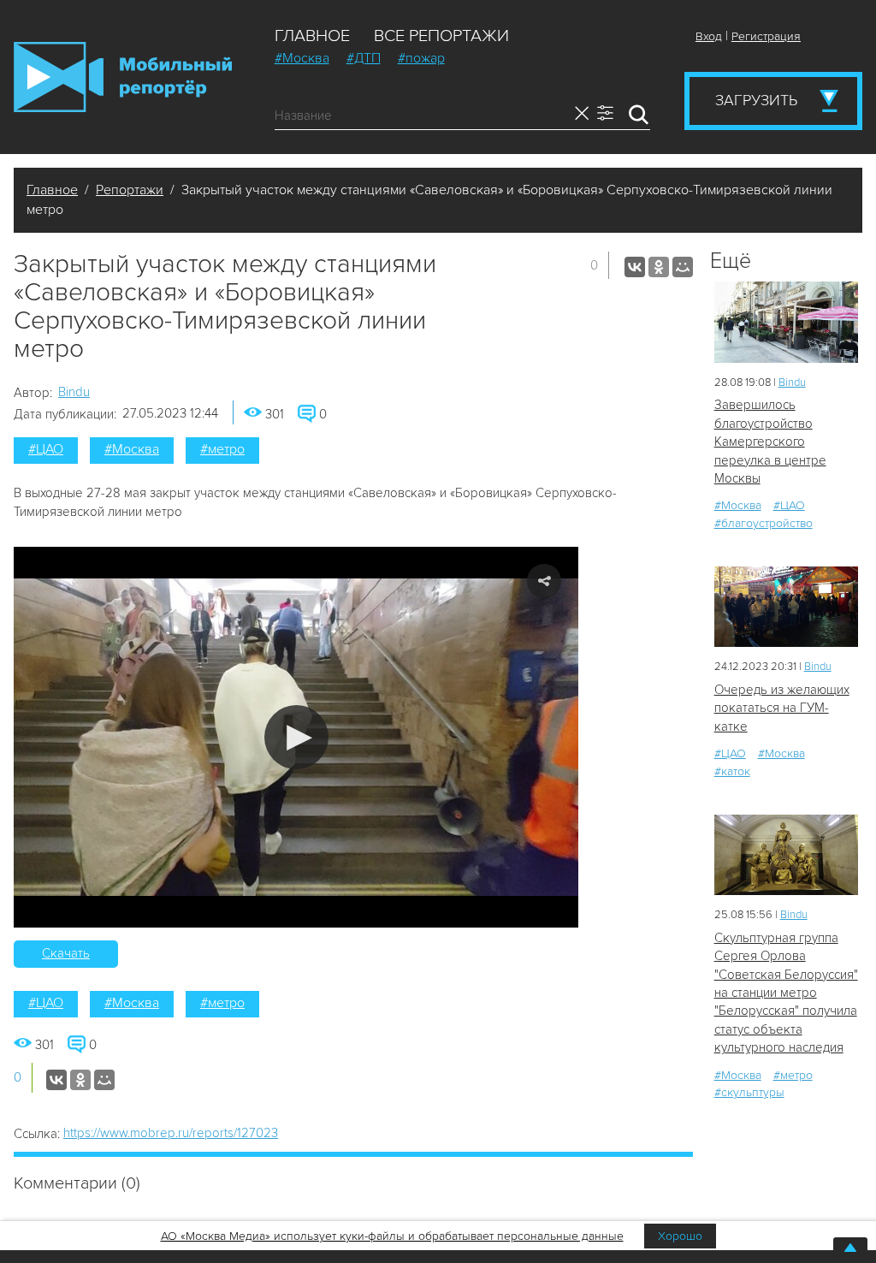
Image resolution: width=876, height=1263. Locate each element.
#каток (732, 771)
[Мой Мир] (682, 267)
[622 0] (786, 607)
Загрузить (756, 100)
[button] (296, 737)
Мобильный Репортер (123, 77)
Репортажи (129, 190)
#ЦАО (45, 449)
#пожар (421, 58)
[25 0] (786, 322)
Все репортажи (441, 36)
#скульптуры (749, 1092)
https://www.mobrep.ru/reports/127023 (170, 1133)
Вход (708, 36)
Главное (312, 36)
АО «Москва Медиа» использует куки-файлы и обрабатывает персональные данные (392, 1236)
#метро (222, 449)
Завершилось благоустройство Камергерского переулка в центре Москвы (770, 441)
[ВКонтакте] (634, 267)
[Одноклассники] (658, 267)
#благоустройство (763, 523)
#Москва (302, 58)
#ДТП (363, 58)
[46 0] (786, 855)
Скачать (66, 953)
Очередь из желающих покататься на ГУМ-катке (781, 708)
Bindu (74, 392)
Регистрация (766, 36)
